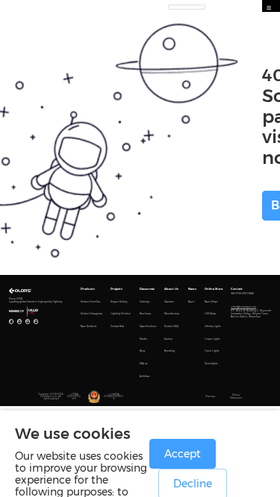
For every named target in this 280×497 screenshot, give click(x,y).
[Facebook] (11, 321)
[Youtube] (19, 321)
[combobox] (187, 6)
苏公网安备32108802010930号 (113, 396)
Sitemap (210, 397)
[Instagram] (27, 321)
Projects (116, 289)
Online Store (214, 289)
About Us (171, 289)
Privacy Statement (236, 396)
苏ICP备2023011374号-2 (74, 396)
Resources (147, 289)
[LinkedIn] (36, 321)
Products (88, 289)
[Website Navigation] (269, 8)
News (192, 289)
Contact (237, 289)
